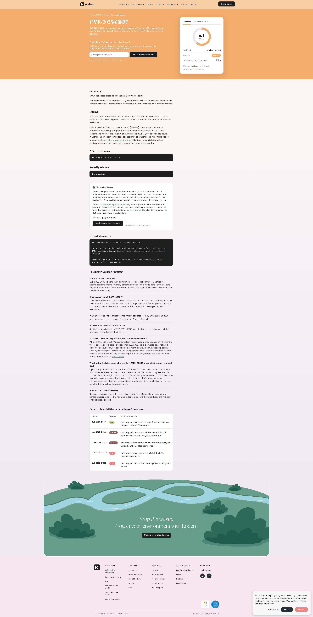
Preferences (273, 609)
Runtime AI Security (113, 577)
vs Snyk (155, 570)
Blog (130, 588)
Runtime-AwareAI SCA (111, 587)
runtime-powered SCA (137, 210)
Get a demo (118, 356)
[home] (87, 4)
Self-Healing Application (110, 571)
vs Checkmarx (158, 579)
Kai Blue (179, 579)
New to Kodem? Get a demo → (137, 225)
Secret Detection (112, 599)
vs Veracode (157, 583)
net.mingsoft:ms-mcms (131, 409)
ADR (106, 581)
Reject (286, 609)
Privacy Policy (198, 614)
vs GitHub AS (157, 575)
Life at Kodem (135, 579)
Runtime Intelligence (185, 570)
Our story (133, 570)
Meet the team (135, 575)
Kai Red (179, 575)
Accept (301, 609)
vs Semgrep (157, 588)
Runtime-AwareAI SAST (111, 593)
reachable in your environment (117, 140)
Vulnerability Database (99, 15)
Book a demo (206, 570)
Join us (131, 583)
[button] (124, 4)
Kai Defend (181, 583)
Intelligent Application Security (116, 204)
